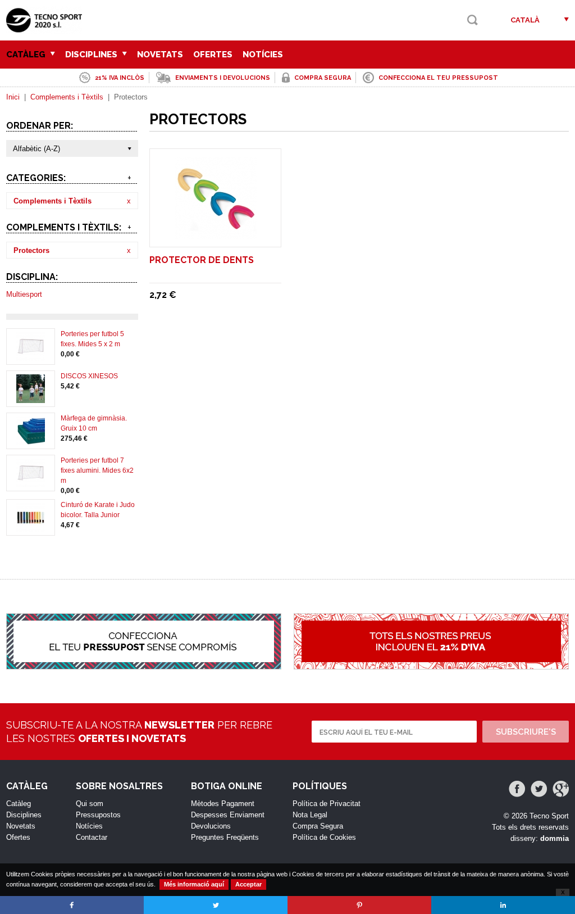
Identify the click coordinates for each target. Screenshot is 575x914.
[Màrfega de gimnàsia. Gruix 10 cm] (30, 440)
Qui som (89, 803)
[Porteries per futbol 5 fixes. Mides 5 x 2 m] (30, 356)
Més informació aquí (194, 884)
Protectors (31, 250)
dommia (554, 838)
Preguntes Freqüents (225, 837)
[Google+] (561, 789)
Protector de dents (201, 260)
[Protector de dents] (216, 233)
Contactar (91, 837)
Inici (13, 97)
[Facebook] (517, 789)
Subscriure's (526, 732)
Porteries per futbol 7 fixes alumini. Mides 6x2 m (97, 470)
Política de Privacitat (326, 803)
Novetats (160, 54)
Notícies (263, 54)
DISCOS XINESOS (89, 376)
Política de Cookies (324, 837)
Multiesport (24, 294)
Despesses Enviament (227, 815)
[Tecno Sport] (47, 28)
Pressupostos (98, 815)
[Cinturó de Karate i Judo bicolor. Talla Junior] (30, 527)
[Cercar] (472, 20)
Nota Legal (310, 815)
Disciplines (92, 54)
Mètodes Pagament (222, 803)
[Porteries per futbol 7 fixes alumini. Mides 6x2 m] (30, 482)
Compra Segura (318, 826)
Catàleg (27, 54)
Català (525, 20)
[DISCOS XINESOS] (30, 398)
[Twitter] (539, 789)
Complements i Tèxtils (66, 97)
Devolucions (211, 826)
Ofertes (212, 54)
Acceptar (248, 884)
